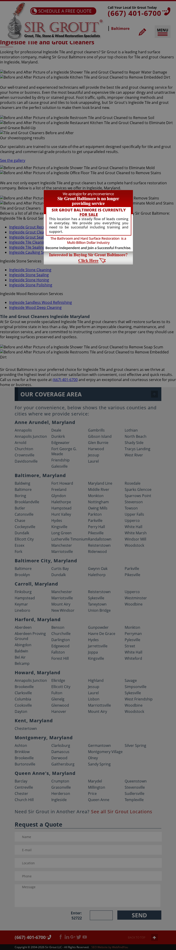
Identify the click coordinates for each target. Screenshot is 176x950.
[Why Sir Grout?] (88, 263)
